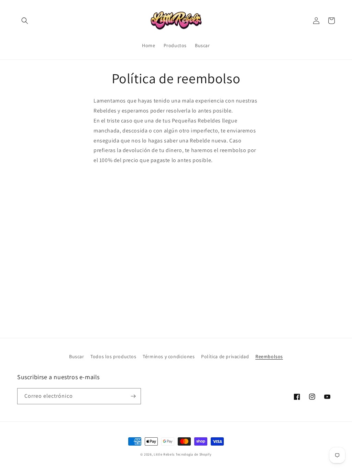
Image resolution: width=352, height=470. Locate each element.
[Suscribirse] (133, 396)
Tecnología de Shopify (194, 454)
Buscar (76, 356)
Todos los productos (113, 356)
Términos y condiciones (169, 356)
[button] (24, 20)
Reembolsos (269, 356)
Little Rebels (164, 454)
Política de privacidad (225, 356)
